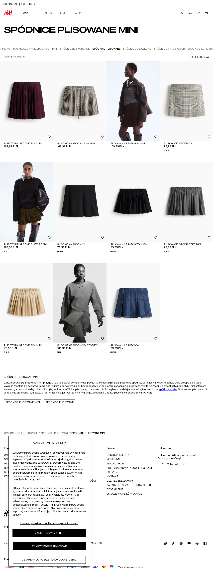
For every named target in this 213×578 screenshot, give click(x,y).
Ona (25, 12)
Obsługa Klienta (117, 454)
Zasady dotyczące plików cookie (129, 485)
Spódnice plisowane (54, 433)
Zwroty (111, 472)
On (35, 12)
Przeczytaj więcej (171, 464)
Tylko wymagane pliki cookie (49, 546)
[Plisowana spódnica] (186, 101)
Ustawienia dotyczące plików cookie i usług (49, 559)
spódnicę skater (168, 389)
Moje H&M (113, 459)
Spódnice (31, 433)
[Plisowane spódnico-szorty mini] (26, 202)
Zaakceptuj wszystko (49, 533)
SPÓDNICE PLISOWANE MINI (88, 433)
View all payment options (130, 567)
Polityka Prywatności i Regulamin (130, 467)
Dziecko (48, 12)
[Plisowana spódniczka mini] (26, 101)
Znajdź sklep (115, 463)
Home (62, 12)
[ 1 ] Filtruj (197, 56)
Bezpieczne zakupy (119, 480)
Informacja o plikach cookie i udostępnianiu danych (49, 523)
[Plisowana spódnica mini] (133, 101)
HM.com (9, 433)
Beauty (77, 12)
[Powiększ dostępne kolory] (167, 150)
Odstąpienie (114, 489)
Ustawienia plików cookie (124, 493)
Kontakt (112, 476)
